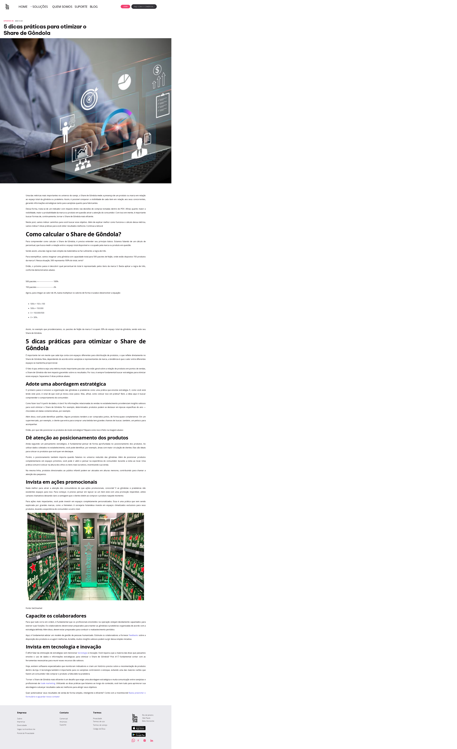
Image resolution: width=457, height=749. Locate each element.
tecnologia (82, 653)
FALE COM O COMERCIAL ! (144, 6)
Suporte (81, 7)
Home (23, 7)
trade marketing (48, 683)
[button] (39, 6)
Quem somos (62, 7)
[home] (7, 6)
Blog (94, 7)
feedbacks (133, 635)
